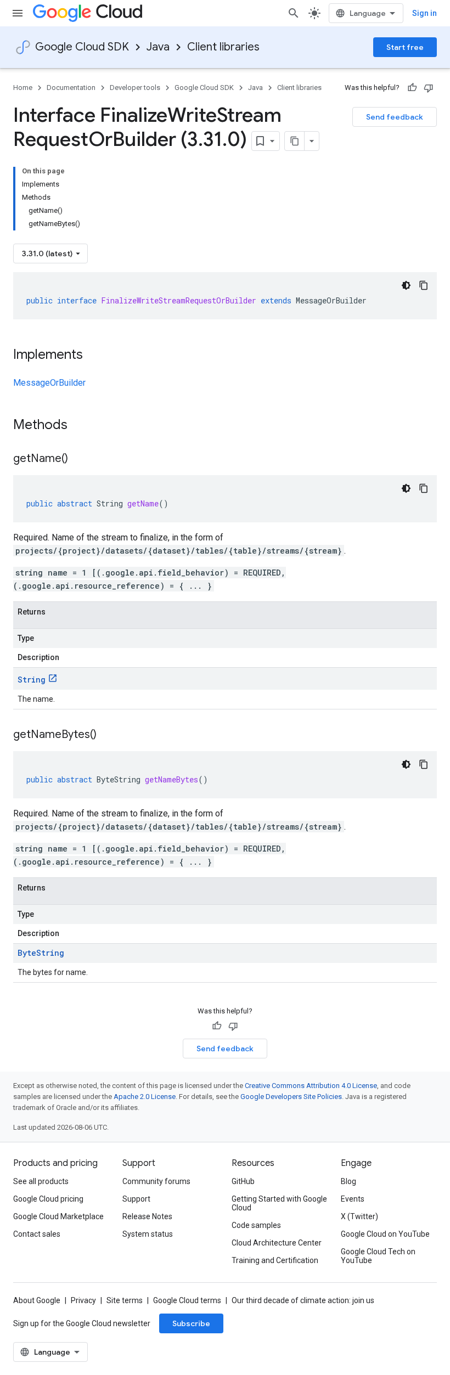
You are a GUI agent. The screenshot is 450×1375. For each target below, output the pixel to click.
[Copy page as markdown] (295, 141)
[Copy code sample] (423, 285)
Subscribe (191, 1323)
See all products (41, 1181)
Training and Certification (275, 1260)
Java (158, 47)
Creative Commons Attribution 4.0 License (311, 1085)
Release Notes (147, 1216)
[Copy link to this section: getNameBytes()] (108, 735)
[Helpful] (412, 88)
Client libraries (223, 47)
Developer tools (135, 87)
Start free (405, 47)
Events (352, 1198)
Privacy (83, 1300)
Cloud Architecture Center (277, 1242)
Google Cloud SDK (82, 47)
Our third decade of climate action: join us (303, 1300)
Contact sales (36, 1234)
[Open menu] (18, 13)
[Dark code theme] (406, 285)
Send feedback (394, 117)
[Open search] (293, 13)
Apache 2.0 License (145, 1096)
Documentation (71, 87)
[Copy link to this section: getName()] (79, 459)
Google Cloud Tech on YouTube (378, 1256)
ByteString (41, 953)
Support (136, 1198)
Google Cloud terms (187, 1300)
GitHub (243, 1181)
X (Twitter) (359, 1216)
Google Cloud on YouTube (385, 1234)
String (32, 679)
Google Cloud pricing (48, 1198)
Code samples (256, 1225)
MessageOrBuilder (49, 382)
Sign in (424, 13)
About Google (36, 1300)
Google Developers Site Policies (291, 1096)
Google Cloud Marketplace (58, 1216)
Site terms (124, 1300)
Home (22, 87)
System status (147, 1234)
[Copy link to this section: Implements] (94, 355)
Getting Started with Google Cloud (279, 1203)
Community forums (156, 1181)
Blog (348, 1181)
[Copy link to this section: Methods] (82, 425)
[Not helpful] (428, 88)
